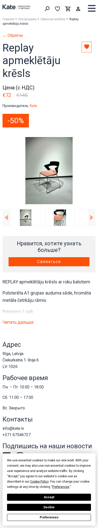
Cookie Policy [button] (39, 481)
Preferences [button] (60, 487)
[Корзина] (67, 8)
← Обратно (13, 36)
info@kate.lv (13, 428)
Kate (33, 106)
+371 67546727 (17, 434)
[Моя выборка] (57, 9)
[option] (49, 170)
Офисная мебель (52, 19)
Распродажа (27, 19)
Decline (49, 507)
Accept (49, 497)
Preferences (49, 517)
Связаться (49, 261)
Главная (8, 19)
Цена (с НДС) (18, 88)
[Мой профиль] (78, 9)
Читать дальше (18, 322)
